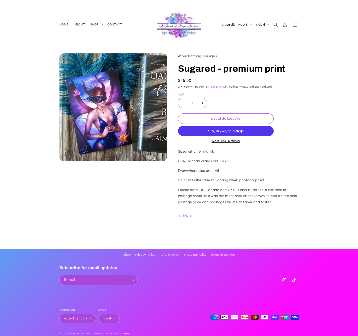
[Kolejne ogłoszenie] (297, 4)
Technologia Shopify (117, 333)
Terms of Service (222, 254)
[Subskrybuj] (132, 280)
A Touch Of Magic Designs (86, 333)
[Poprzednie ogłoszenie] (60, 4)
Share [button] (187, 215)
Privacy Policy (145, 254)
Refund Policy (170, 254)
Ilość (181, 94)
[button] (95, 24)
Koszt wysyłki (220, 87)
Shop (127, 254)
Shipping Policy (195, 254)
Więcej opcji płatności (226, 141)
